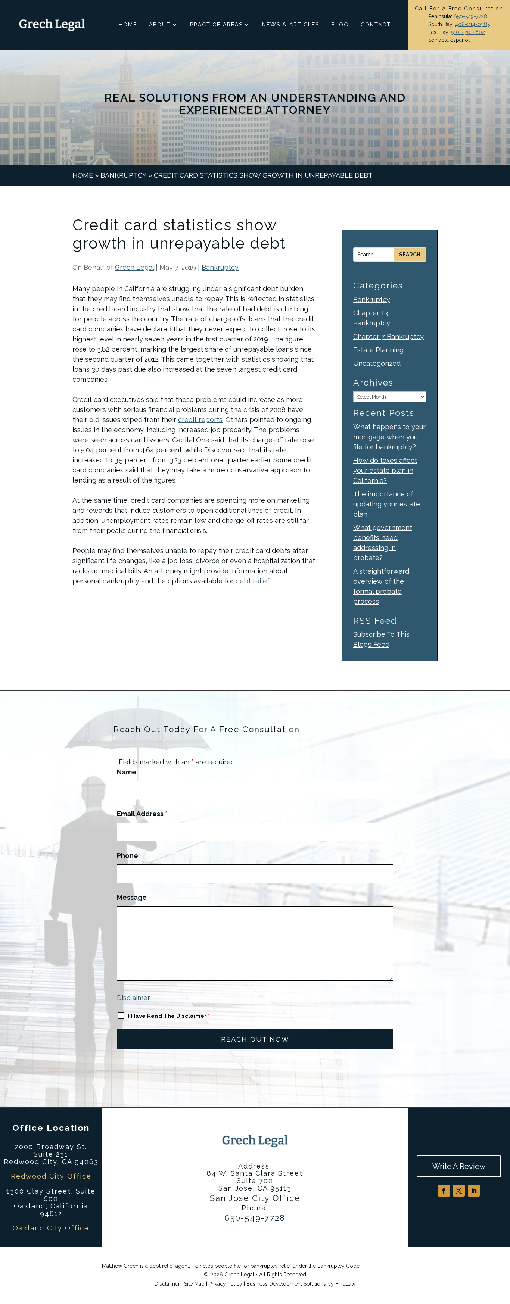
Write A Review (458, 1166)
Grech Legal (134, 267)
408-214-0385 (472, 24)
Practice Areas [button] (216, 25)
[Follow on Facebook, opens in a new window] (444, 1191)
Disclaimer (133, 998)
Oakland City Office (51, 1228)
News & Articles (290, 25)
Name (126, 772)
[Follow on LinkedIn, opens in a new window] (474, 1191)
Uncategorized (377, 363)
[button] (502, 1249)
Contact (376, 25)
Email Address (142, 814)
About (160, 25)
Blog (340, 25)
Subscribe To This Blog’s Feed (381, 639)
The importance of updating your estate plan (386, 504)
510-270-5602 (468, 32)
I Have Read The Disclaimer (169, 1016)
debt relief (252, 581)
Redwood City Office (51, 1176)
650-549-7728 (470, 16)
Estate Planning (378, 350)
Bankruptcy (220, 267)
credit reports (200, 420)
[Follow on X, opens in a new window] (459, 1191)
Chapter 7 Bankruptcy (388, 336)
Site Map (194, 1284)
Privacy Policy (225, 1284)
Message (132, 897)
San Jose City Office (255, 1198)
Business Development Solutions (286, 1284)
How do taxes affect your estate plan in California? (385, 470)
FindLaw (345, 1284)
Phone (127, 856)
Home (128, 25)
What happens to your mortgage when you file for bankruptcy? (389, 437)
